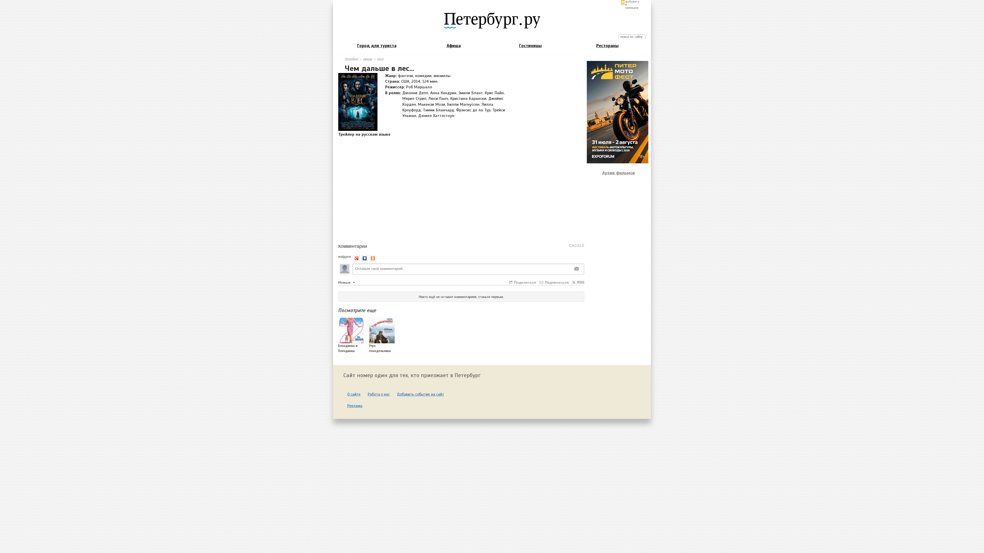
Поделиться (524, 282)
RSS (580, 282)
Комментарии (352, 245)
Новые (345, 282)
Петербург (351, 59)
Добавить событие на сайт (420, 394)
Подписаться (556, 282)
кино (380, 59)
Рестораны (607, 45)
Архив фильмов (618, 173)
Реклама (354, 405)
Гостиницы (530, 45)
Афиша (454, 45)
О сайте (354, 394)
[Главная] (492, 20)
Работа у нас (379, 394)
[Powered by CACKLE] (576, 245)
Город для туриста (376, 45)
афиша (367, 59)
